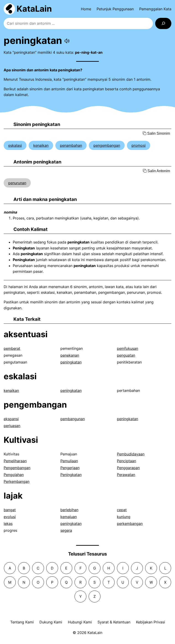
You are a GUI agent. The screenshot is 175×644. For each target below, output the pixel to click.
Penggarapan (128, 467)
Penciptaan (126, 461)
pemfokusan (127, 348)
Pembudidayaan (130, 454)
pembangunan (72, 419)
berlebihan (69, 510)
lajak (13, 496)
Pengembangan (17, 467)
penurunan (17, 183)
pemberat (12, 348)
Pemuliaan (69, 461)
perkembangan (130, 523)
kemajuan (68, 516)
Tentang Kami (22, 622)
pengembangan (106, 145)
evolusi (10, 516)
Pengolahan (14, 474)
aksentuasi (26, 334)
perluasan (12, 425)
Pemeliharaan (15, 461)
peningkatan (71, 362)
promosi (138, 145)
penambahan (71, 145)
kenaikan (41, 145)
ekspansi (11, 419)
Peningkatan (71, 474)
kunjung (123, 516)
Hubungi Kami (80, 622)
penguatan (126, 355)
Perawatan (126, 474)
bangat (10, 510)
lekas (8, 523)
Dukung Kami (50, 622)
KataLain (34, 9)
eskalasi (15, 145)
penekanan (69, 355)
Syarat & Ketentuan (114, 622)
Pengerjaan (70, 467)
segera (66, 530)
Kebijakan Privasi (150, 622)
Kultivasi (21, 440)
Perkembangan (16, 481)
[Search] (163, 23)
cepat (122, 510)
